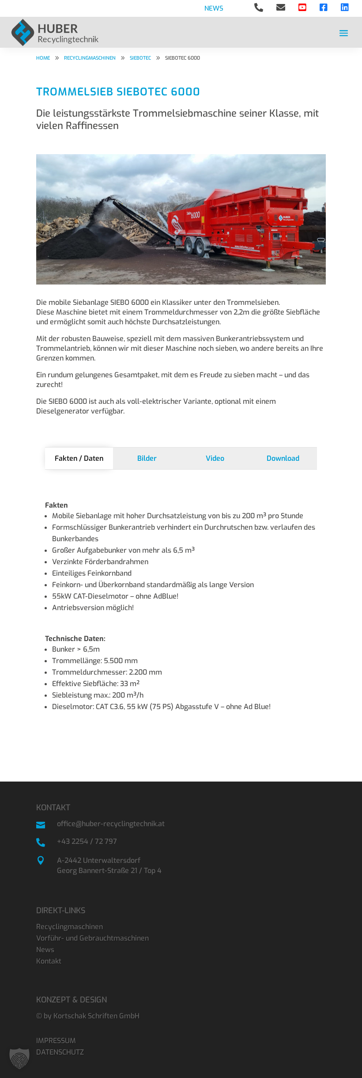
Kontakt (48, 961)
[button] (19, 1058)
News (45, 949)
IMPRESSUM (56, 1040)
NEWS (213, 8)
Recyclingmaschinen (69, 926)
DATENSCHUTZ (60, 1052)
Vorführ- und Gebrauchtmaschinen (92, 938)
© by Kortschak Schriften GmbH (88, 1016)
